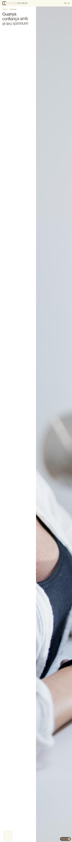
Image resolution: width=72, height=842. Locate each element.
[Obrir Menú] (65, 3)
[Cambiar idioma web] (69, 3)
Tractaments (4, 9)
